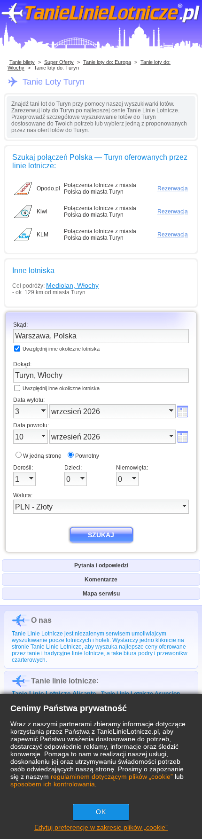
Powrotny (87, 456)
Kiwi (42, 211)
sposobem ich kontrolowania (52, 784)
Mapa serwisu (101, 593)
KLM (42, 234)
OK (101, 811)
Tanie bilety (22, 62)
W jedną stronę (42, 456)
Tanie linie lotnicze (63, 681)
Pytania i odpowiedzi (101, 565)
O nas (41, 620)
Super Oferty (59, 62)
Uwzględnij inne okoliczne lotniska (61, 349)
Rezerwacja (172, 188)
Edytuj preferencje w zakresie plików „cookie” (101, 827)
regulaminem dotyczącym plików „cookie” (112, 776)
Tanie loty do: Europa (107, 62)
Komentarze (101, 579)
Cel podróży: (55, 285)
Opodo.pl (48, 188)
